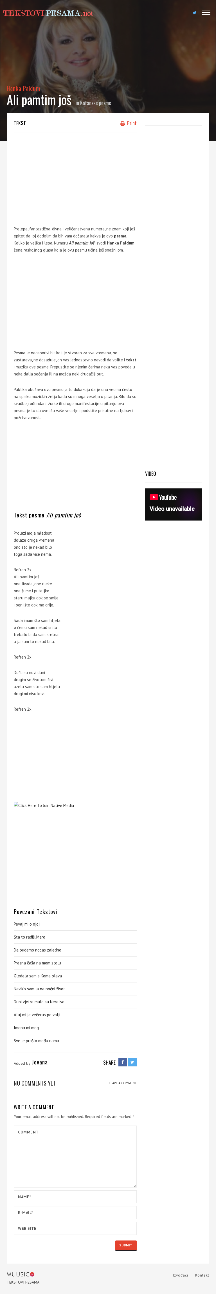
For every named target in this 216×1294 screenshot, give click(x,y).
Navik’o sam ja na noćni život (39, 988)
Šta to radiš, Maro (29, 937)
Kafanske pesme (95, 102)
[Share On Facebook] (122, 1062)
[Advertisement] (75, 177)
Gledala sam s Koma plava (38, 976)
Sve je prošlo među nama (36, 1040)
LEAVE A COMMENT (123, 1083)
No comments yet (35, 1083)
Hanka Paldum (23, 88)
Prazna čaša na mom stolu (37, 963)
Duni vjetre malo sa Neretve (39, 1001)
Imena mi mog (26, 1027)
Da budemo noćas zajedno (37, 950)
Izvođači (180, 1275)
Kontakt (202, 1275)
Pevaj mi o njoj (27, 924)
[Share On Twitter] (132, 1062)
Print (131, 123)
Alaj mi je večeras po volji (37, 1014)
